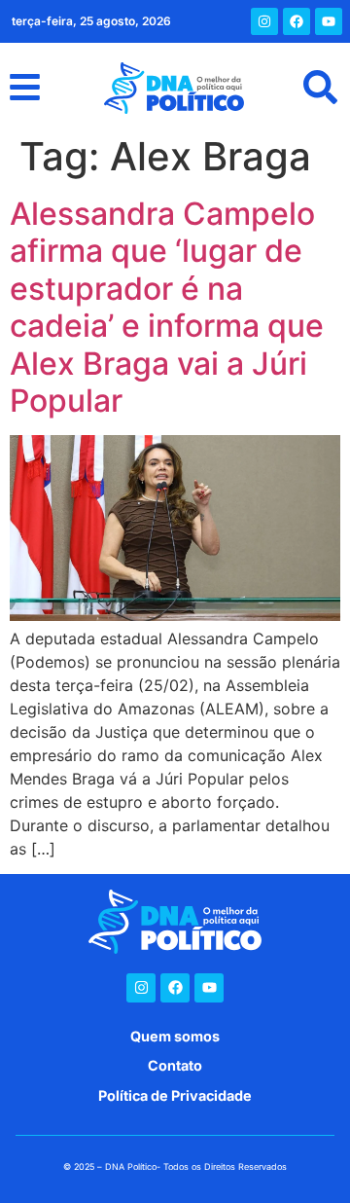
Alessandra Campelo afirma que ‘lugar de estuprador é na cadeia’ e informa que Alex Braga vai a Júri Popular (167, 307)
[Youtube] (328, 21)
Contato (175, 1065)
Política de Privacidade (175, 1095)
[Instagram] (264, 21)
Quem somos (175, 1036)
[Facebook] (296, 21)
